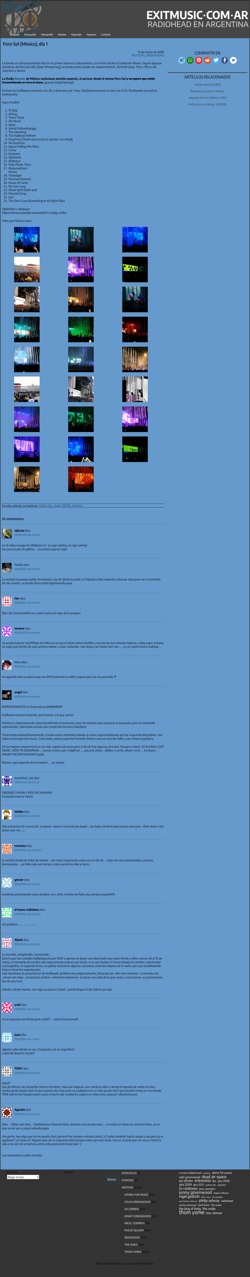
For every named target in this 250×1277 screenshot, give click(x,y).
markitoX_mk (23, 778)
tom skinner (214, 1213)
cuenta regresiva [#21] (207, 84)
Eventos (128, 1180)
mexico (77, 505)
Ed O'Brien (131, 1209)
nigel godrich (134, 1223)
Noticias (62, 34)
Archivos (12, 1172)
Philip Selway (134, 1230)
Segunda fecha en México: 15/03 (207, 97)
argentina (206, 1173)
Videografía (47, 34)
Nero (17, 662)
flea (214, 1180)
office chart (206, 1197)
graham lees (210, 1185)
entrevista (203, 1180)
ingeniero (222, 1184)
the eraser (216, 1204)
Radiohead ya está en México (207, 91)
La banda (14, 34)
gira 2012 (198, 1184)
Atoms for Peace (136, 1194)
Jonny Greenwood (137, 1216)
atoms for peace (222, 1172)
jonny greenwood (195, 1192)
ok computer (217, 1197)
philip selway (209, 1200)
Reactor (20, 78)
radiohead (227, 1201)
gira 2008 (224, 1181)
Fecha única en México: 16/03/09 (207, 104)
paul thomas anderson (188, 1201)
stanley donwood (187, 1205)
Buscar (68, 1172)
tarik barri (204, 1204)
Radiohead (155, 55)
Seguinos (91, 34)
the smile (209, 1208)
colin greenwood (189, 1177)
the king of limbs (190, 1208)
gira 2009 (62, 505)
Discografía (30, 34)
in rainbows (188, 1188)
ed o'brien (186, 1180)
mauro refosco (221, 1192)
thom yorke (191, 1212)
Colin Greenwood (137, 1202)
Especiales (76, 34)
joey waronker (207, 1188)
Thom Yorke (132, 1251)
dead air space (214, 1176)
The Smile (131, 1244)
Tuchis (18, 564)
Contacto (106, 34)
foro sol (45, 505)
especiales (129, 1173)
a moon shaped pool (190, 1172)
